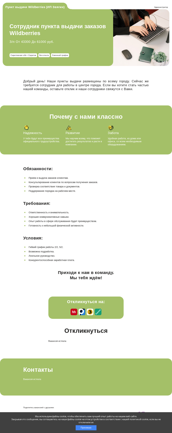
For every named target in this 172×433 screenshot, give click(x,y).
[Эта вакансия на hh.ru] (74, 312)
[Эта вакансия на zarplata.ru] (90, 312)
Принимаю (86, 428)
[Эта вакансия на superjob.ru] (98, 312)
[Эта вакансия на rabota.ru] (82, 312)
